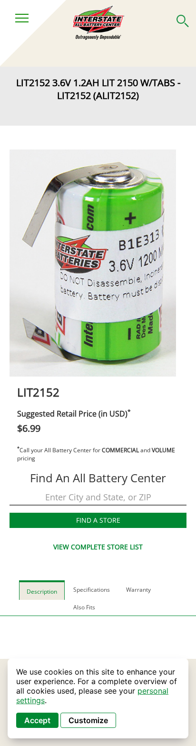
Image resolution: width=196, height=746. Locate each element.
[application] (98, 698)
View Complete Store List (98, 546)
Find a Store (98, 520)
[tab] (42, 590)
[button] (182, 19)
